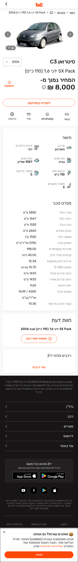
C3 (51, 12)
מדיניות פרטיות (14, 524)
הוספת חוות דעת (36, 338)
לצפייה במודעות (39, 103)
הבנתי (39, 554)
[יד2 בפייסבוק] (33, 490)
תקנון (64, 524)
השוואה (9, 86)
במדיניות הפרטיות (51, 546)
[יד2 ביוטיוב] (23, 490)
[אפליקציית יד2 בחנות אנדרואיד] (44, 490)
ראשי (72, 12)
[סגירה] (4, 532)
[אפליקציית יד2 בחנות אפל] (54, 490)
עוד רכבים (39, 367)
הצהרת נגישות (39, 524)
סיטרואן (61, 12)
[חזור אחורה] (6, 4)
